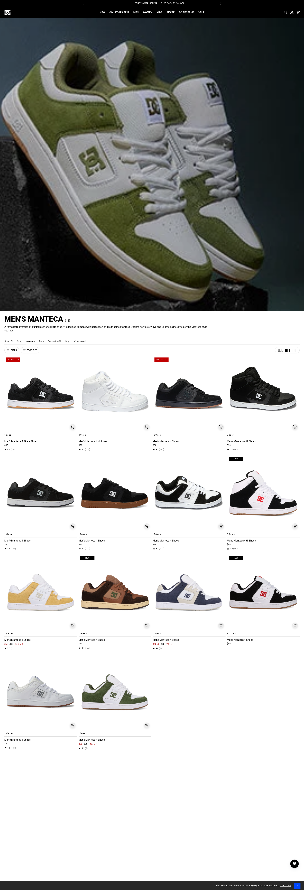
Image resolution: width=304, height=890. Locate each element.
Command (80, 341)
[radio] (9, 430)
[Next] (220, 3)
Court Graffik (55, 341)
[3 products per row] (280, 350)
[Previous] (83, 3)
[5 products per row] (294, 350)
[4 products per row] (287, 350)
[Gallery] (40, 394)
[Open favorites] (294, 864)
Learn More (285, 885)
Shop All (9, 341)
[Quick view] (72, 427)
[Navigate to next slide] (222, 430)
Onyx (68, 341)
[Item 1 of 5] (40, 394)
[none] (41, 430)
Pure (41, 341)
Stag (19, 341)
